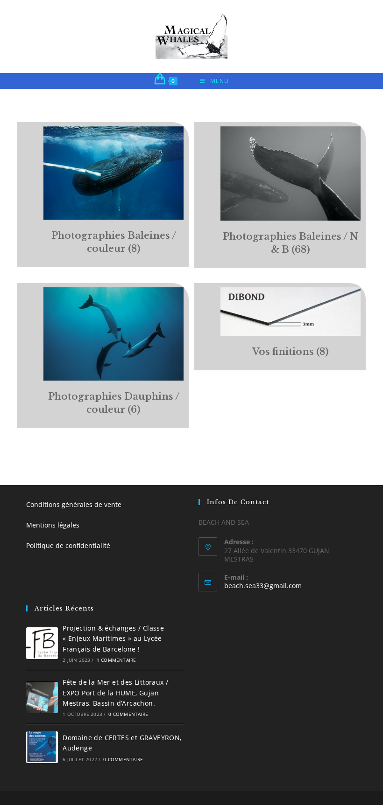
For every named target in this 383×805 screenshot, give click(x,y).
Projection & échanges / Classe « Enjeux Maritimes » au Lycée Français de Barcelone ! (113, 638)
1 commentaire (116, 660)
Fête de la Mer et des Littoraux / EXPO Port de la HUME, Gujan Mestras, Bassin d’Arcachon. (115, 693)
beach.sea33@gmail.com (263, 585)
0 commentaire (128, 714)
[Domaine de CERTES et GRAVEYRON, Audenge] (42, 747)
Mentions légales (52, 524)
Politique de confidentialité (68, 545)
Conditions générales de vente (73, 504)
